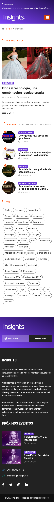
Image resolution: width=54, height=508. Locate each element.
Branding (19, 210)
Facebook (23, 234)
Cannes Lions (22, 216)
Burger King (33, 210)
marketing (44, 253)
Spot (23, 289)
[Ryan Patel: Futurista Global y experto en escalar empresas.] (11, 456)
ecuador (19, 228)
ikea (33, 240)
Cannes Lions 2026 (27, 183)
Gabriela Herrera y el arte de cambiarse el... (34, 170)
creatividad (23, 222)
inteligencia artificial (14, 253)
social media (10, 289)
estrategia (9, 234)
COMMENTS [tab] (44, 124)
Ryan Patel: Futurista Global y (36, 456)
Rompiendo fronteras (14, 283)
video (47, 295)
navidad (43, 259)
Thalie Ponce (9, 97)
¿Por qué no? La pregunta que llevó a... (33, 137)
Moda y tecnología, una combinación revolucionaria (23, 90)
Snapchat (33, 283)
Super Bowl (35, 289)
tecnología (9, 295)
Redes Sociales (11, 271)
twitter (37, 295)
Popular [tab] (27, 124)
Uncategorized (26, 133)
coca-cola (37, 216)
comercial (9, 222)
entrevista (32, 228)
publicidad (32, 265)
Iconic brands (11, 240)
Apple (7, 210)
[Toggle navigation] (47, 17)
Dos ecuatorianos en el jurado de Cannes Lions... (33, 187)
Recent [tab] (11, 124)
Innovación (8, 83)
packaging (18, 265)
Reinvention (28, 271)
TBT (47, 289)
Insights (23, 149)
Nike (6, 265)
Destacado (38, 222)
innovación (45, 240)
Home (9, 29)
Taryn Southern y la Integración (35, 438)
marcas (31, 253)
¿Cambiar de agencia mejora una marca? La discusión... (34, 154)
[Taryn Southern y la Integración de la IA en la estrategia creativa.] (11, 438)
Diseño (8, 228)
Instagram (23, 247)
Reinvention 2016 (12, 277)
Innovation (9, 247)
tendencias (24, 295)
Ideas (23, 240)
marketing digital (12, 259)
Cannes (8, 216)
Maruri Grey (30, 259)
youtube (8, 302)
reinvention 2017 (33, 277)
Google (36, 234)
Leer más (6, 113)
